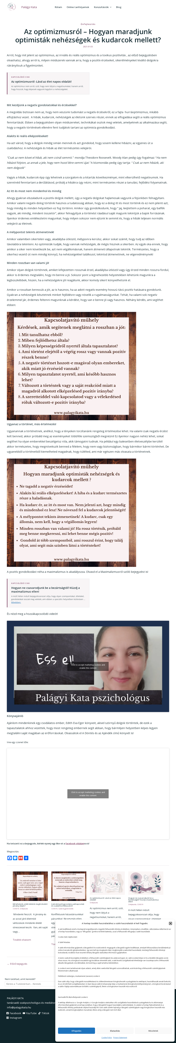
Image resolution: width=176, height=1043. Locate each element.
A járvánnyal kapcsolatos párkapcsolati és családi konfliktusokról (67, 905)
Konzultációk (101, 7)
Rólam (58, 7)
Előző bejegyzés (17, 964)
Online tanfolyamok (78, 7)
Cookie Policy (106, 1037)
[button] (170, 923)
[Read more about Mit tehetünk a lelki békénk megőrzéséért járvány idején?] (30, 885)
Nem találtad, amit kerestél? (20, 979)
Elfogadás (76, 1030)
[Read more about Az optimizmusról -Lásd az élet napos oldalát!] (107, 882)
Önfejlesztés (88, 24)
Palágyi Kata (29, 7)
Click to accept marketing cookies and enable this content (88, 666)
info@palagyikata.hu (19, 1007)
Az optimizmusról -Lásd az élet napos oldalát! (105, 899)
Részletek (153, 1030)
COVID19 (16, 909)
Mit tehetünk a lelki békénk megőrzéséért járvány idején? (30, 905)
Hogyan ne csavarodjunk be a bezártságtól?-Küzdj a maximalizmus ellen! (143, 900)
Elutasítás (115, 1030)
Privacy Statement (120, 1037)
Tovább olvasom (22, 939)
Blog (118, 7)
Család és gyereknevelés (65, 909)
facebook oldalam (74, 843)
